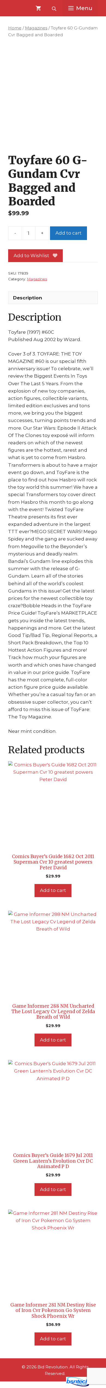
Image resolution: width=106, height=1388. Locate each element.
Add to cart (68, 233)
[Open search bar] (54, 8)
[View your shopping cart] (38, 8)
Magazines (36, 28)
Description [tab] (27, 297)
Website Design (45, 1385)
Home (14, 28)
